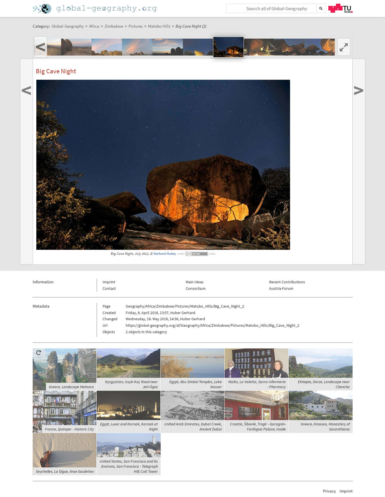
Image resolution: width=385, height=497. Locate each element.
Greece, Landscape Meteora (71, 386)
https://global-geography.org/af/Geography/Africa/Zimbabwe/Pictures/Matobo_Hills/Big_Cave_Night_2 (212, 325)
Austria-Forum (281, 288)
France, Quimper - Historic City (69, 429)
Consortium (196, 288)
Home (95, 9)
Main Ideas (194, 281)
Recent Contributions (287, 281)
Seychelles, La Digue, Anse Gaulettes (65, 471)
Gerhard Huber (164, 253)
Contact (109, 288)
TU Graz (340, 8)
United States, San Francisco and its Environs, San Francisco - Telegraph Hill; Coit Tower (128, 466)
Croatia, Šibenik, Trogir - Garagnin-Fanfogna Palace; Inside (258, 426)
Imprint (109, 281)
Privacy (329, 491)
